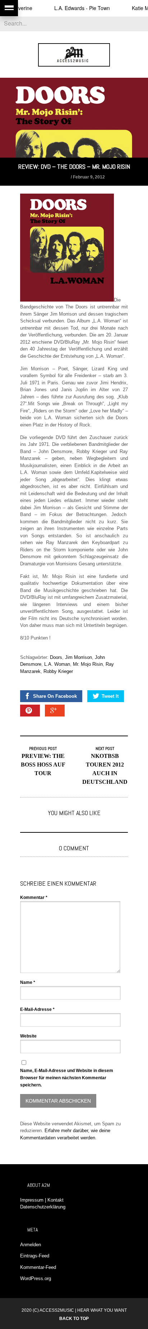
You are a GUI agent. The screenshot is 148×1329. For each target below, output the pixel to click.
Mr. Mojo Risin (88, 664)
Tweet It (110, 696)
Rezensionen (56, 177)
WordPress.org (35, 1278)
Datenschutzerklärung (42, 1207)
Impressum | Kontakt (42, 1200)
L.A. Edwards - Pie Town (73, 8)
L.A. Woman (57, 664)
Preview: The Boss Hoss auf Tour (43, 764)
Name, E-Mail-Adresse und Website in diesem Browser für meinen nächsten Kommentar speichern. (66, 1078)
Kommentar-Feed (38, 1267)
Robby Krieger (58, 671)
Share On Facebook (55, 696)
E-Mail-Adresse (37, 1009)
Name (27, 982)
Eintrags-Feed (34, 1255)
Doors (56, 657)
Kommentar (33, 897)
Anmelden (30, 1244)
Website (28, 1036)
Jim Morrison (78, 657)
